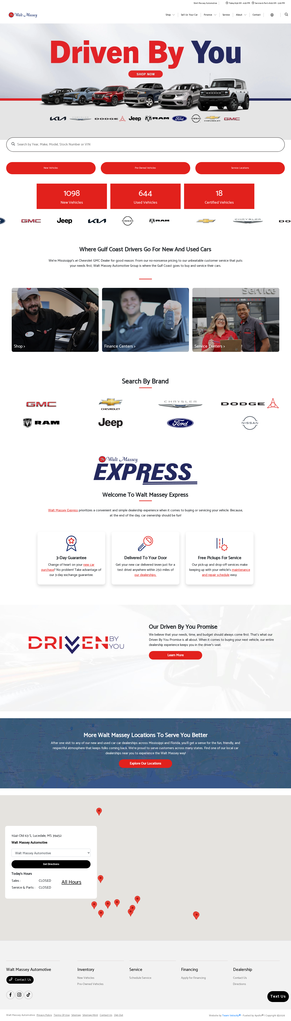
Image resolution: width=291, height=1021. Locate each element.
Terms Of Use (62, 1015)
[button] (130, 913)
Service (135, 969)
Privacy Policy (44, 1015)
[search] (286, 14)
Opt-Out (118, 1015)
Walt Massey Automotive (20, 1015)
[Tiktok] (28, 995)
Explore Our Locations (145, 763)
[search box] (145, 142)
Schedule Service (140, 978)
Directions (239, 984)
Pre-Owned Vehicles (90, 984)
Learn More (175, 655)
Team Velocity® (231, 1016)
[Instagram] (19, 995)
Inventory (85, 969)
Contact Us (22, 980)
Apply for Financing (193, 978)
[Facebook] (10, 995)
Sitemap (76, 1015)
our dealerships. (145, 575)
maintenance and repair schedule (226, 572)
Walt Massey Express (63, 510)
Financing (189, 969)
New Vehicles (85, 978)
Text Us (278, 996)
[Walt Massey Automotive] (25, 15)
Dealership (242, 969)
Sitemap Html (90, 1015)
